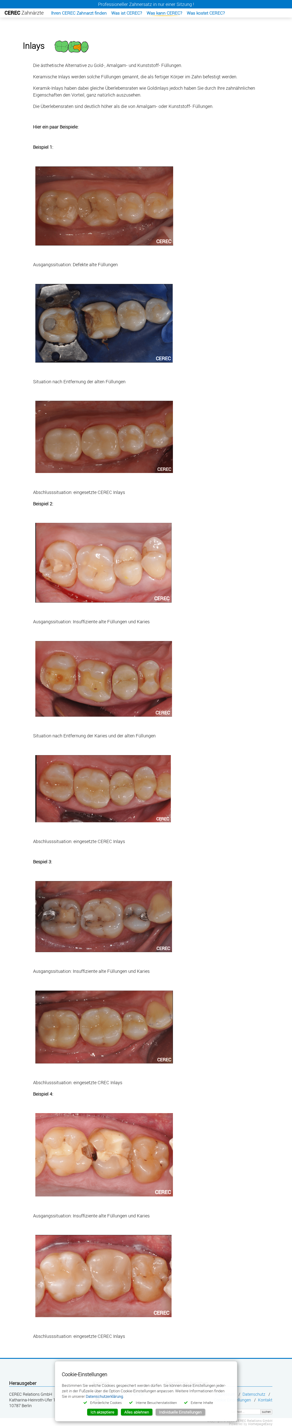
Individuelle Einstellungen (180, 1412)
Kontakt (265, 1400)
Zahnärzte (24, 12)
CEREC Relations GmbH (254, 1420)
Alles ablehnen (136, 1412)
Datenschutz (253, 1394)
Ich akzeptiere (102, 1412)
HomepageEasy (260, 1424)
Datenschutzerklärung (104, 1396)
